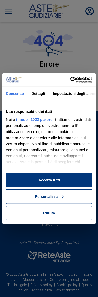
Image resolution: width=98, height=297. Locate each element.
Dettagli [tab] (38, 93)
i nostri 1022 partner (35, 119)
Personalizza (46, 196)
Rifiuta (49, 213)
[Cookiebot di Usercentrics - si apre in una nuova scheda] (70, 79)
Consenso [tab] (15, 93)
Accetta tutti (49, 180)
